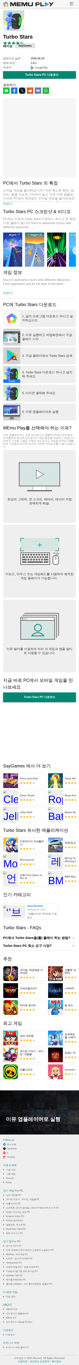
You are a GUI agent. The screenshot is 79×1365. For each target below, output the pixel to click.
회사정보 (56, 1361)
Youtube (11, 1157)
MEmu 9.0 (11, 1317)
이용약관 (22, 1361)
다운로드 (10, 1334)
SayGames (25, 45)
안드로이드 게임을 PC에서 (19, 1322)
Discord (10, 1178)
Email (9, 1182)
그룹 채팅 (10, 1174)
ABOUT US (11, 1309)
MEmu (28, 4)
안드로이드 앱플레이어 (17, 1313)
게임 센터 (10, 1296)
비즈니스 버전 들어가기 (17, 1347)
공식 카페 (11, 1144)
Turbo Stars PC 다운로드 (42, 74)
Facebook (12, 1148)
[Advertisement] (39, 137)
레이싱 (7, 46)
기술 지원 (10, 1170)
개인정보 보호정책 (39, 1361)
